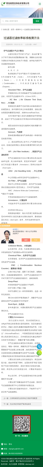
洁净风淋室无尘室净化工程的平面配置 (23, 398)
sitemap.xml (29, 464)
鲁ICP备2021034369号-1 (25, 461)
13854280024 (39, 346)
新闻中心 (19, 29)
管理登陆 (21, 464)
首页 (12, 29)
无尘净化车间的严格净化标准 (20, 404)
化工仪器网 (13, 464)
